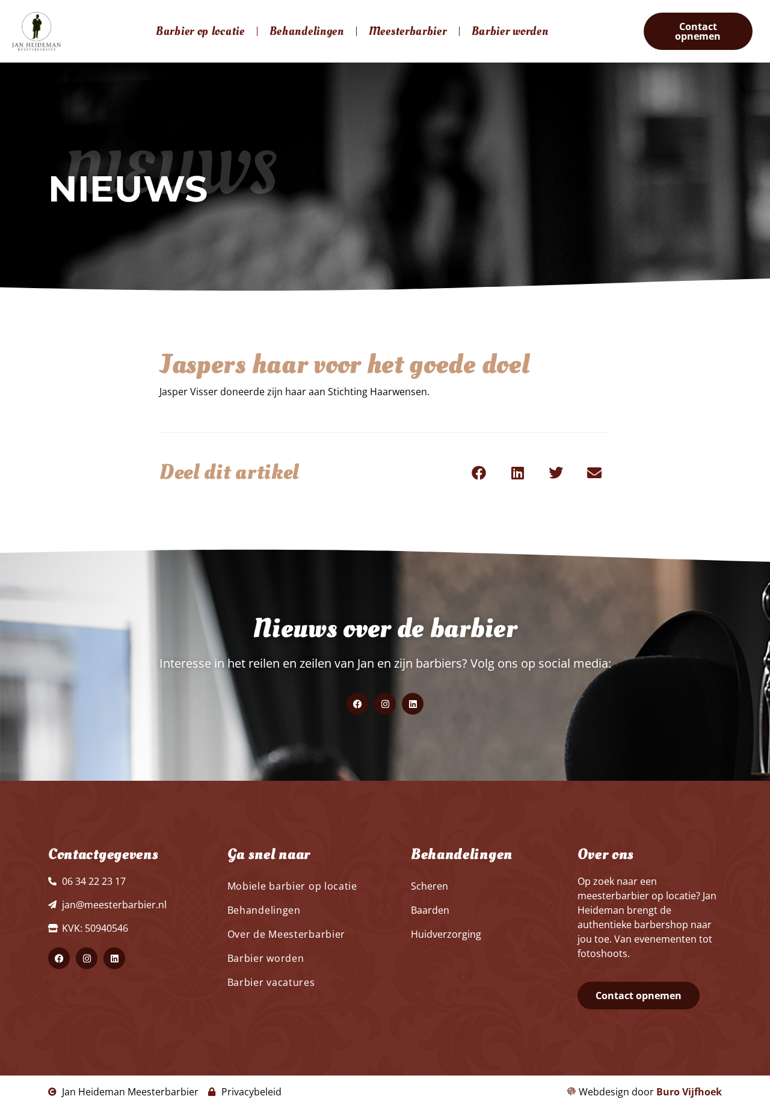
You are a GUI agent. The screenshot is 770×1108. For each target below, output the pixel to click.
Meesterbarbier (408, 31)
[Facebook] (357, 704)
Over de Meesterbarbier (286, 934)
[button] (479, 473)
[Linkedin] (413, 704)
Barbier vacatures (271, 982)
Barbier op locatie (200, 31)
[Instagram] (385, 704)
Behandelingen (307, 31)
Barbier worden (510, 31)
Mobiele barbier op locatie (292, 886)
